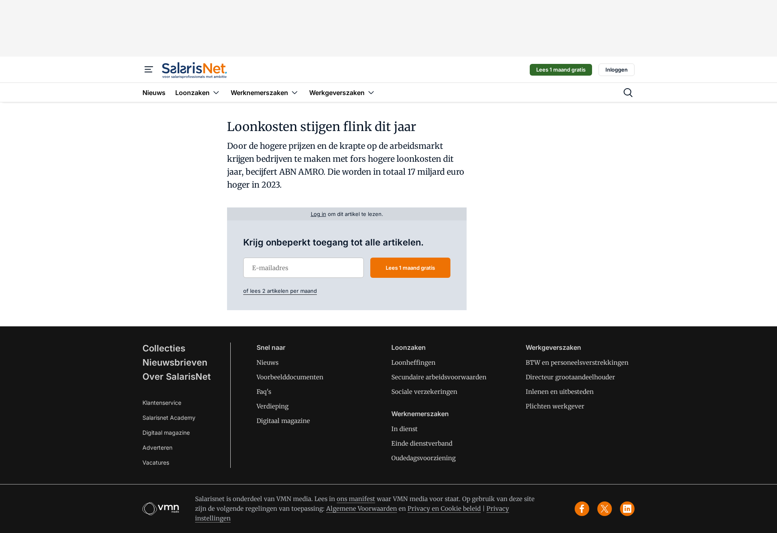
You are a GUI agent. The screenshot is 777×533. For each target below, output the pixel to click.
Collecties (163, 348)
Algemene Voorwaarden (361, 508)
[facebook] (582, 508)
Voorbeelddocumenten (290, 377)
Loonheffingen (413, 362)
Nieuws (267, 362)
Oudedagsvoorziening (423, 458)
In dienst (404, 429)
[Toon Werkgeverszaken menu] (371, 92)
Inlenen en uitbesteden (560, 392)
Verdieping (273, 406)
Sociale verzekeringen (424, 392)
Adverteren (157, 447)
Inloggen (616, 69)
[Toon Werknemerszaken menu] (294, 92)
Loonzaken (408, 347)
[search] (628, 92)
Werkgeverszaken (553, 347)
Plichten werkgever (555, 406)
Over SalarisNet (176, 376)
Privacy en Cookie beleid (444, 508)
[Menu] (148, 69)
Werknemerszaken (420, 414)
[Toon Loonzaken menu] (216, 92)
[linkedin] (627, 508)
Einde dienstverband (421, 443)
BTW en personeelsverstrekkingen (577, 362)
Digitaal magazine (166, 432)
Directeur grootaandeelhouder (570, 377)
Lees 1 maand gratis (561, 69)
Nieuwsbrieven (174, 362)
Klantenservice (161, 402)
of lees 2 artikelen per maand (280, 291)
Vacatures (155, 462)
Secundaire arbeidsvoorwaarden (438, 377)
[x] (604, 508)
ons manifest (356, 499)
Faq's (264, 392)
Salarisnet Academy (168, 417)
